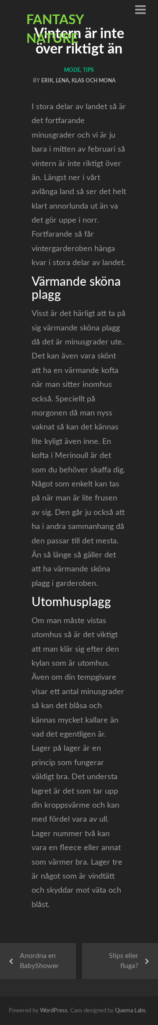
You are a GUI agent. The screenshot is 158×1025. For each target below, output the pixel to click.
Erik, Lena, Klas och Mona (78, 80)
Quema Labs (130, 1011)
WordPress (54, 1011)
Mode (72, 70)
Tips (88, 70)
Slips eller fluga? (123, 960)
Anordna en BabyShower (39, 960)
